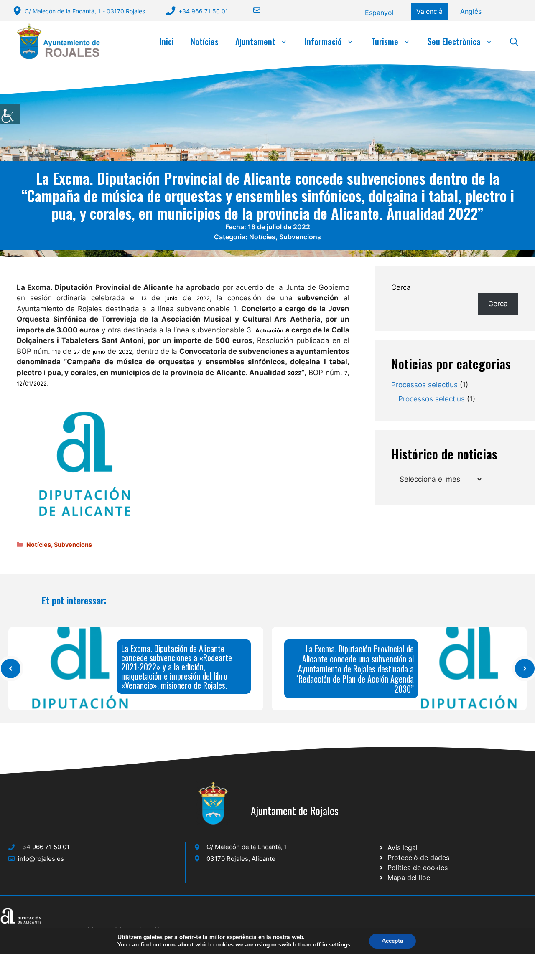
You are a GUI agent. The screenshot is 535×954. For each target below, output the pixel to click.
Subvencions (300, 237)
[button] (514, 41)
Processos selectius (424, 385)
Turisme (384, 41)
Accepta (392, 941)
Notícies (205, 41)
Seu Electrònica (454, 41)
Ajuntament (255, 41)
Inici (167, 41)
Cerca (401, 287)
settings (339, 945)
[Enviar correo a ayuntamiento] (251, 10)
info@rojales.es (41, 859)
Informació (323, 41)
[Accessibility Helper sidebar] (10, 114)
